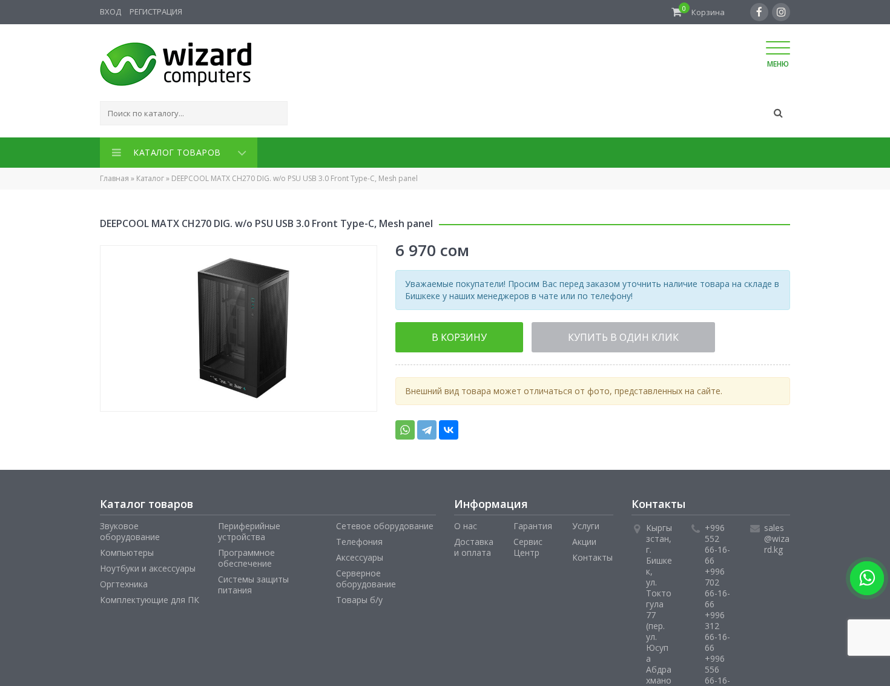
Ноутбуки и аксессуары (148, 564)
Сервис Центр (527, 543)
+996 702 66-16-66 (717, 584)
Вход (110, 11)
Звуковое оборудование (130, 527)
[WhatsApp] (405, 426)
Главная (114, 176)
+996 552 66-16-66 (717, 540)
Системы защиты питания (253, 581)
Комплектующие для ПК (149, 596)
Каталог (150, 176)
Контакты (592, 553)
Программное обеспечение (246, 554)
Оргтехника (124, 580)
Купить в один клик (570, 334)
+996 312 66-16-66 (717, 627)
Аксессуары (359, 553)
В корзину (443, 334)
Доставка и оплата (473, 543)
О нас (465, 522)
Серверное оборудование (366, 575)
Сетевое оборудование (384, 522)
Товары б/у (359, 596)
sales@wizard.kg (776, 535)
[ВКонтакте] (448, 426)
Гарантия (532, 522)
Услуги (585, 522)
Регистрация (156, 11)
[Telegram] (427, 426)
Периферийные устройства (249, 527)
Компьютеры (127, 549)
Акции (584, 538)
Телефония (359, 538)
